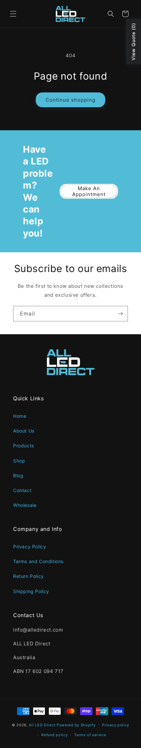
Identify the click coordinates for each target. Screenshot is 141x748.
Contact (22, 490)
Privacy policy (115, 725)
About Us (23, 431)
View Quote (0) (133, 42)
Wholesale (24, 505)
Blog (18, 475)
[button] (13, 14)
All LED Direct (42, 724)
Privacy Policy (29, 546)
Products (23, 445)
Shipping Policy (31, 591)
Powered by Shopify (76, 724)
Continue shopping (70, 100)
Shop (19, 460)
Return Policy (28, 576)
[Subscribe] (120, 313)
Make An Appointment (89, 191)
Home (19, 416)
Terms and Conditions (38, 561)
